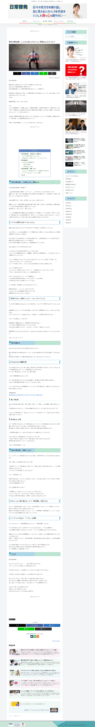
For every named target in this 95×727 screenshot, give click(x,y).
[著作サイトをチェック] (31, 636)
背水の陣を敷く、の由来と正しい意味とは (31, 153)
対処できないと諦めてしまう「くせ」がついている (35, 158)
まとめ (23, 175)
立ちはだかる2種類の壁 (28, 162)
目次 (32, 150)
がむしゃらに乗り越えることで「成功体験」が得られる (36, 170)
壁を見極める (25, 160)
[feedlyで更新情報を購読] (34, 636)
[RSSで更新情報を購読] (37, 636)
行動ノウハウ (12, 619)
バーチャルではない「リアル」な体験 (32, 172)
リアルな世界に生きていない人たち (31, 156)
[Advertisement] (34, 35)
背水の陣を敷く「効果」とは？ (29, 168)
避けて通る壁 (27, 164)
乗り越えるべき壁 (28, 166)
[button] (52, 73)
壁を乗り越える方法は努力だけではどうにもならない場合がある (26, 395)
